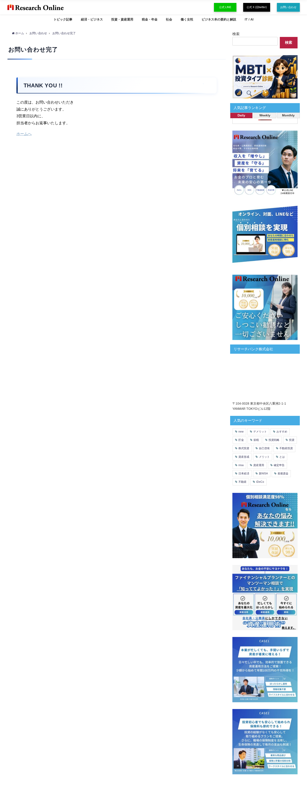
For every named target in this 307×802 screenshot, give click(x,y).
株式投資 (243, 448)
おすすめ (281, 431)
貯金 (241, 440)
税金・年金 (150, 19)
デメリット (260, 431)
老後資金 (283, 473)
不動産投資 (286, 448)
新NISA (263, 473)
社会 (169, 19)
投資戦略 (274, 440)
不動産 (242, 481)
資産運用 (258, 465)
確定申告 (279, 465)
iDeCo (260, 481)
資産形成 (243, 456)
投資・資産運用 (122, 19)
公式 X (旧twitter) (257, 7)
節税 (256, 440)
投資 (291, 440)
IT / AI (249, 19)
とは (282, 456)
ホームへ (24, 134)
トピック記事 (62, 19)
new (241, 431)
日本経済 (243, 473)
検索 (236, 34)
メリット (264, 456)
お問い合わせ (288, 7)
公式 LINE (225, 7)
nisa (241, 465)
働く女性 (187, 19)
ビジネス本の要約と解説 (219, 19)
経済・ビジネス (92, 19)
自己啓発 (264, 448)
